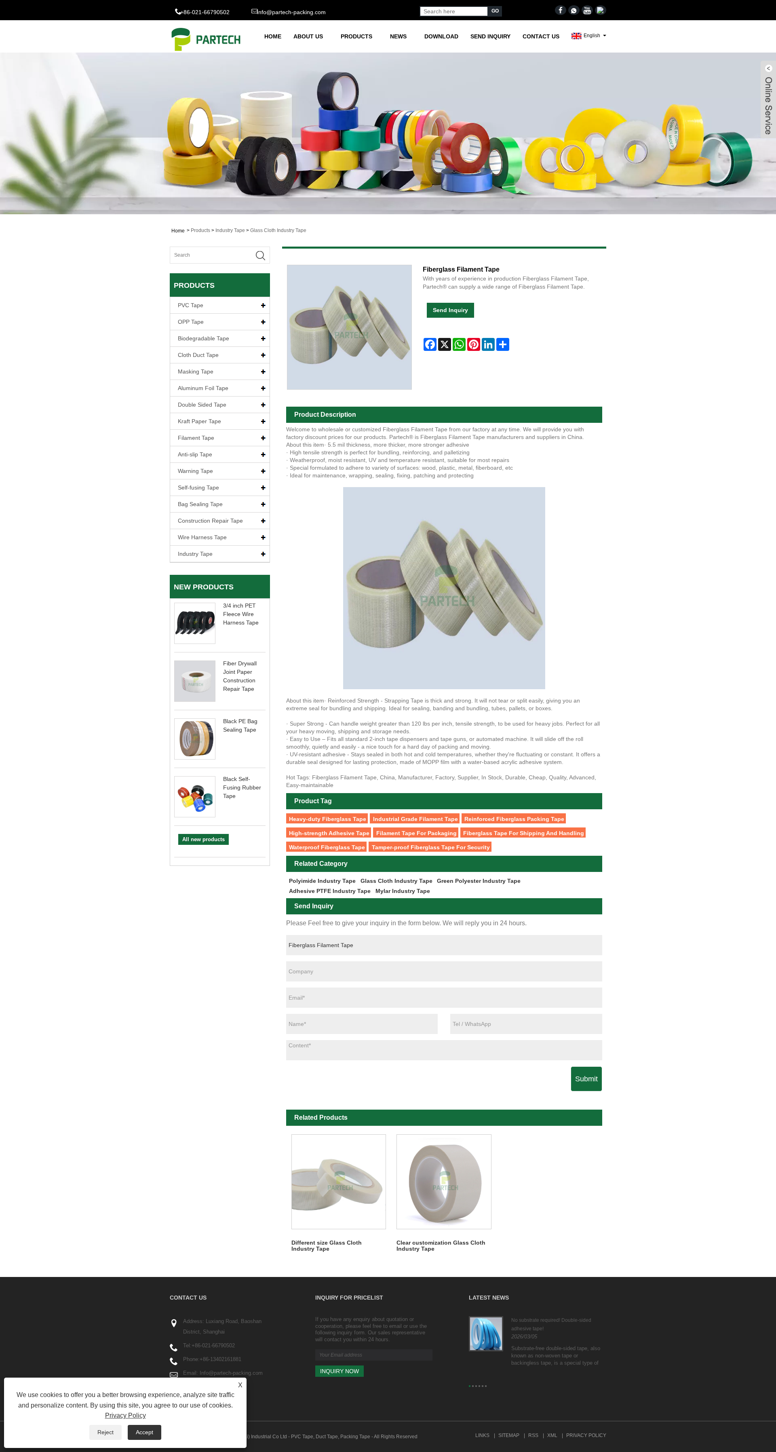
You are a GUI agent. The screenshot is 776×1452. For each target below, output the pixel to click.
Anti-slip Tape (195, 454)
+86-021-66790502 (213, 1345)
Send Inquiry (490, 36)
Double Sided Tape (202, 404)
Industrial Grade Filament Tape (415, 819)
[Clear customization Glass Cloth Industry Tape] (444, 1182)
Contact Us (541, 36)
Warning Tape (195, 471)
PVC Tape (190, 305)
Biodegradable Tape (203, 338)
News (398, 36)
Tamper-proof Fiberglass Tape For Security (431, 847)
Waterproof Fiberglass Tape (327, 847)
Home (272, 36)
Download (441, 36)
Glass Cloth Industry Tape (278, 230)
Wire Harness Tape (202, 537)
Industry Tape (230, 230)
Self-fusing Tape (198, 487)
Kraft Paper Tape (199, 421)
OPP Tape (191, 322)
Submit (586, 1079)
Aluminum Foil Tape (203, 388)
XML (552, 1435)
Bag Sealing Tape (200, 504)
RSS (533, 1435)
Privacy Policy (586, 1435)
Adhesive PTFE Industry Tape (330, 891)
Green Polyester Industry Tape (479, 881)
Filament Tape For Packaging (416, 833)
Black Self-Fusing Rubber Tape (242, 787)
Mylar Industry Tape (402, 891)
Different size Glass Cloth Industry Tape (326, 1245)
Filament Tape (196, 438)
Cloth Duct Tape (198, 355)
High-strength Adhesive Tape (329, 833)
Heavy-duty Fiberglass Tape (327, 819)
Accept (144, 1432)
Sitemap (508, 1435)
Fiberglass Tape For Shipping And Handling (523, 833)
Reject (105, 1432)
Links (482, 1435)
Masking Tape (195, 371)
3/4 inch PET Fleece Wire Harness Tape (241, 614)
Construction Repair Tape (210, 520)
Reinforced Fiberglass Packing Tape (514, 819)
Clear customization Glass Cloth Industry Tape (440, 1245)
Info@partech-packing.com (291, 12)
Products (356, 36)
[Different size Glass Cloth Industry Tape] (339, 1182)
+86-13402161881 (220, 1359)
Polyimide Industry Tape (322, 881)
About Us (308, 36)
